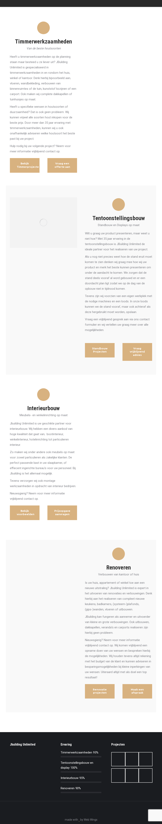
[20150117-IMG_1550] (145, 759)
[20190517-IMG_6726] (131, 775)
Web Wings (90, 819)
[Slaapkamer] (131, 759)
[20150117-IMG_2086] (145, 775)
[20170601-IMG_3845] (118, 759)
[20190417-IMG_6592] (118, 775)
